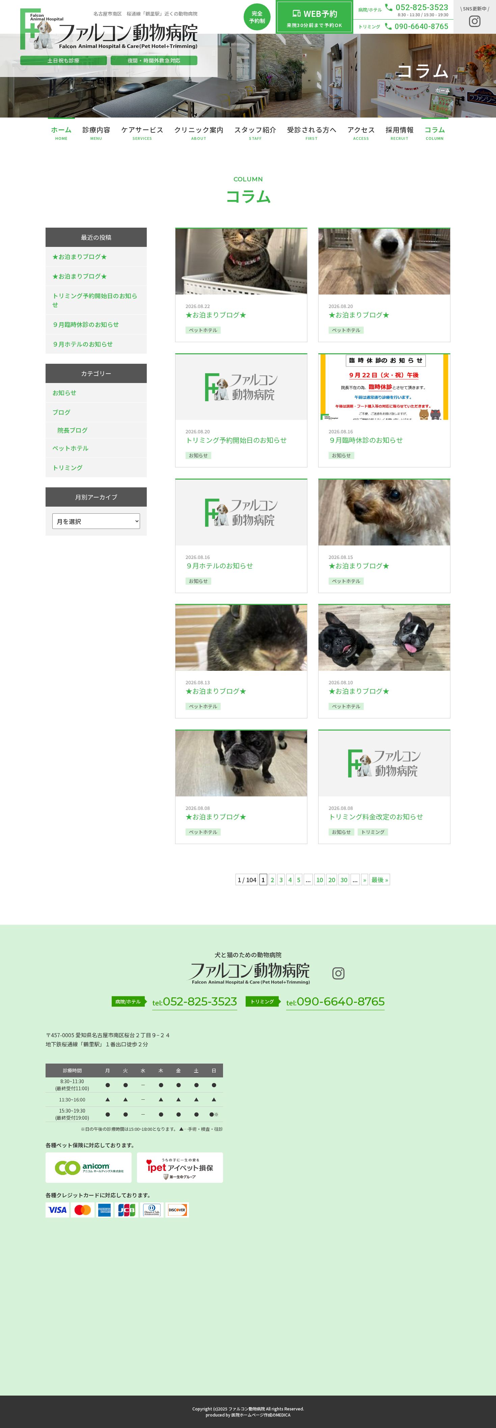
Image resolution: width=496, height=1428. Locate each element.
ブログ (61, 412)
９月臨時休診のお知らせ (85, 324)
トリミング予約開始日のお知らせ (94, 300)
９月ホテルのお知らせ (82, 343)
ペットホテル (70, 447)
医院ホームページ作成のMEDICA (261, 1415)
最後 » (379, 879)
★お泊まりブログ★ (79, 256)
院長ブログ (72, 430)
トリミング (67, 467)
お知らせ (64, 392)
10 (319, 879)
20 (331, 879)
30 (343, 879)
